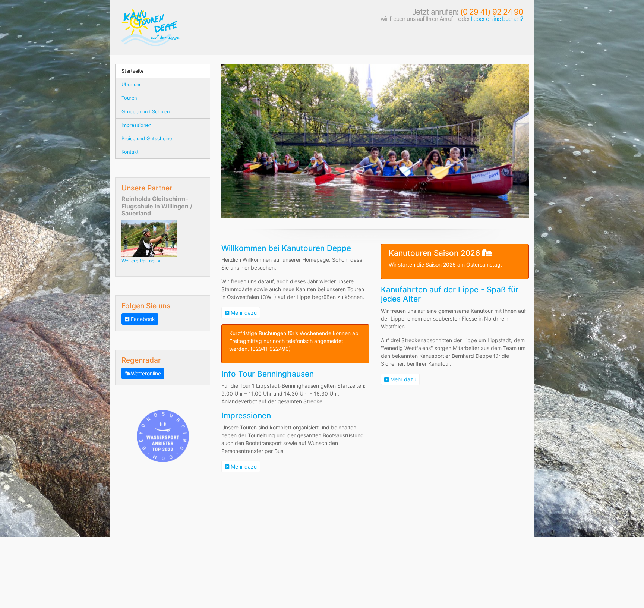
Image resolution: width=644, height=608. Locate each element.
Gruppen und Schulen (145, 111)
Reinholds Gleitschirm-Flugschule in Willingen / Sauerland (156, 206)
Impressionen (136, 125)
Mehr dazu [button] (243, 312)
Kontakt (130, 152)
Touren (129, 98)
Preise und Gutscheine (146, 138)
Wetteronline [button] (146, 373)
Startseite (132, 71)
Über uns (131, 84)
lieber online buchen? (497, 18)
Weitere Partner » (140, 261)
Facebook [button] (142, 319)
